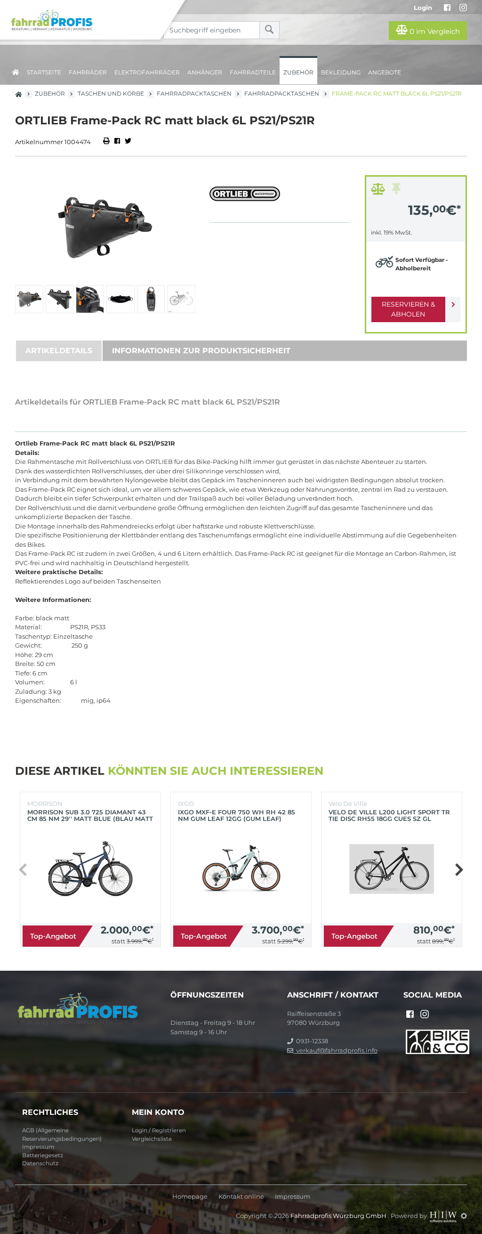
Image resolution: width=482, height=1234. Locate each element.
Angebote (384, 72)
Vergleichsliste (152, 1139)
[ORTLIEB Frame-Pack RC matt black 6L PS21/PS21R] (105, 227)
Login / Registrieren (159, 1130)
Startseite (44, 72)
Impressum (38, 1147)
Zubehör (298, 72)
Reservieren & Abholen (408, 309)
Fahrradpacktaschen (194, 93)
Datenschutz (40, 1163)
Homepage (190, 1196)
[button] (187, 299)
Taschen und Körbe (111, 93)
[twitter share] (128, 142)
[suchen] (269, 30)
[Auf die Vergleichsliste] (379, 191)
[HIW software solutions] (444, 1215)
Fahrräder (88, 72)
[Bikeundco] (437, 1041)
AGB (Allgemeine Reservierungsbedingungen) (62, 1134)
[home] (15, 70)
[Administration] (464, 1215)
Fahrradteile (253, 72)
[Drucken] (107, 142)
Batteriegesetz (42, 1155)
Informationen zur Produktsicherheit (201, 350)
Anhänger (204, 72)
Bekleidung (341, 72)
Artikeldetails (58, 350)
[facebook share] (117, 142)
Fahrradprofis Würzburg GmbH (339, 1215)
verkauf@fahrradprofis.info (335, 1050)
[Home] (87, 19)
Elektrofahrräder (147, 72)
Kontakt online (241, 1196)
